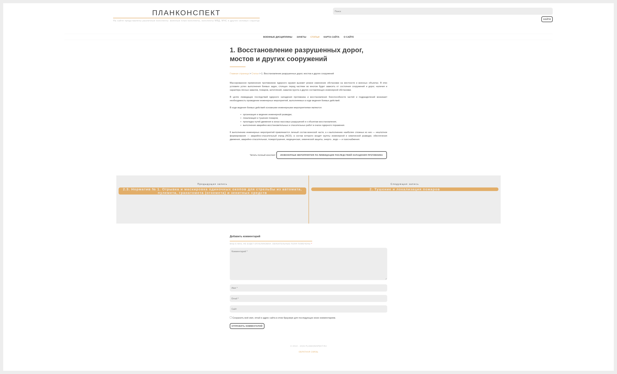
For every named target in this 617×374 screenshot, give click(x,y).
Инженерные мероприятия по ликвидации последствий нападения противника (331, 155)
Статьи (314, 37)
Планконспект (186, 13)
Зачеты (301, 37)
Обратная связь (308, 352)
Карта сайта (331, 37)
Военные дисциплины (277, 37)
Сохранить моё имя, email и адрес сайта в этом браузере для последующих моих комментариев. (284, 317)
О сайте (349, 37)
